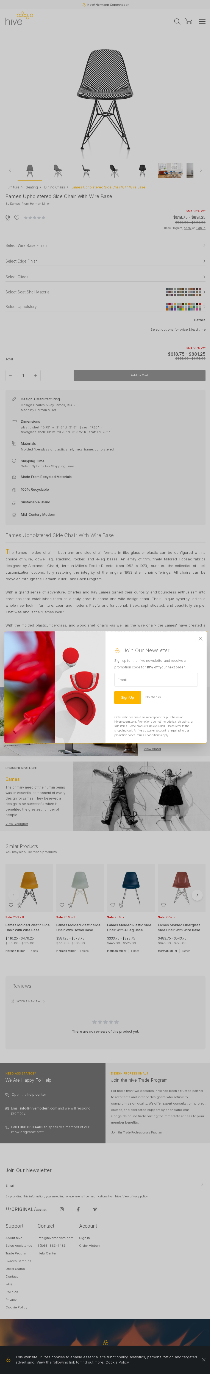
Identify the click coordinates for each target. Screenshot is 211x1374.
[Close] (200, 639)
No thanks (153, 697)
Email (122, 679)
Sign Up (127, 697)
